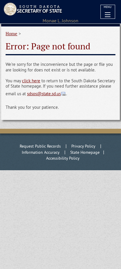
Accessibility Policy (63, 158)
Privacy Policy (83, 146)
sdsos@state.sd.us (44, 93)
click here (31, 80)
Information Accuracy (41, 152)
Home (11, 33)
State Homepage (85, 152)
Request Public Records (40, 146)
